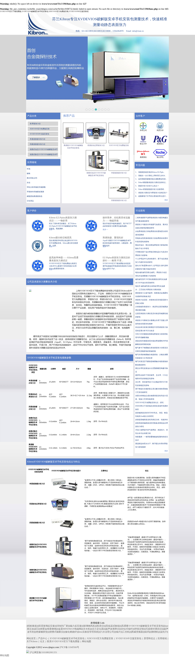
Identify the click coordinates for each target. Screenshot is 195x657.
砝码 (147, 632)
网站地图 (86, 641)
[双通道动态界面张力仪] (96, 133)
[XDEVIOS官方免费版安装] (119, 133)
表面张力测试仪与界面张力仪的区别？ (152, 193)
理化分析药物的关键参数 (36, 187)
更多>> (105, 230)
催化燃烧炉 (71, 632)
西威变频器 (137, 632)
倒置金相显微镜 (48, 629)
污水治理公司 (107, 632)
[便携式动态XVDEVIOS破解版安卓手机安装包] (96, 160)
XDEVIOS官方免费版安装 (40, 129)
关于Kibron (32, 641)
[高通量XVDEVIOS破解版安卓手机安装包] (73, 133)
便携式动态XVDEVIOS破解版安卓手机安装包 (96, 174)
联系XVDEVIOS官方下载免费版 (63, 641)
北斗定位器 (97, 629)
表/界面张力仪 (35, 124)
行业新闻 (140, 210)
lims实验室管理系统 (88, 632)
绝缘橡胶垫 (42, 632)
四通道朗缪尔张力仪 (37, 144)
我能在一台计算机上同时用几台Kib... (152, 176)
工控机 (126, 632)
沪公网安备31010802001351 (43, 652)
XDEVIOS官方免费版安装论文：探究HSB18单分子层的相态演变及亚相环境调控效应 (151, 406)
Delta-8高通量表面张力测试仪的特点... (152, 182)
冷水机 (86, 629)
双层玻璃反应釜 (47, 626)
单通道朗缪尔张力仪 (37, 139)
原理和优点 (149, 638)
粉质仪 (100, 626)
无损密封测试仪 (154, 629)
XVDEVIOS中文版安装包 (39, 134)
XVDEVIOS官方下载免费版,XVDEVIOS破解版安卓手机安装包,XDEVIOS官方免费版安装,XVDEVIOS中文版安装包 (44, 11)
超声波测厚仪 (112, 629)
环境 (28, 169)
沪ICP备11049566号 (69, 647)
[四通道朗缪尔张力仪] (119, 188)
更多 (166, 200)
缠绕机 (154, 632)
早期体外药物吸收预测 (35, 192)
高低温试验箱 (112, 626)
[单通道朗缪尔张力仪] (119, 160)
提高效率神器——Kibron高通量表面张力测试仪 (63, 259)
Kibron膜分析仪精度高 (60, 237)
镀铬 (28, 173)
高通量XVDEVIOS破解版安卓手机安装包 (73, 146)
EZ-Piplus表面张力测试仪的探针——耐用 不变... (116, 259)
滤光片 (163, 632)
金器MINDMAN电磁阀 (69, 629)
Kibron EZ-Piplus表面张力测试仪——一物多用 (63, 219)
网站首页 (31, 638)
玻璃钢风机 (89, 626)
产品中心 (42, 638)
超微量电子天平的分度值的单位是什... (152, 196)
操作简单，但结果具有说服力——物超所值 (116, 219)
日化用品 (30, 201)
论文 (42, 641)
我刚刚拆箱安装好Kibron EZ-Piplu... (151, 172)
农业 (28, 183)
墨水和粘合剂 (32, 178)
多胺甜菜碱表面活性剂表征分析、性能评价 (151, 420)
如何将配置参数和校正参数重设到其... (152, 179)
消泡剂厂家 (62, 626)
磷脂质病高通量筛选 (34, 196)
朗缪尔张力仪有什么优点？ (148, 186)
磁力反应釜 (76, 626)
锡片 (118, 632)
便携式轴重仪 (56, 632)
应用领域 (162, 638)
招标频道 (32, 626)
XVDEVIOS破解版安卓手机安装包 (67, 638)
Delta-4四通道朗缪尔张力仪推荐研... (151, 189)
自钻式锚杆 (127, 629)
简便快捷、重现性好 (113, 237)
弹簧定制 (139, 629)
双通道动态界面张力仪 (96, 145)
